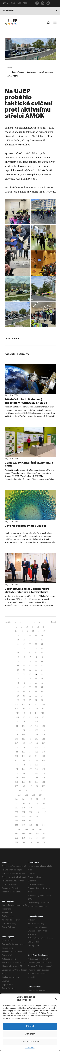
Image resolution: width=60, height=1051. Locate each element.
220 (30, 808)
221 (37, 808)
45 (18, 657)
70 (18, 678)
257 (16, 842)
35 (18, 648)
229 (23, 816)
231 (37, 816)
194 (43, 782)
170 (17, 765)
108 (36, 709)
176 (23, 769)
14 (16, 631)
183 (36, 773)
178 (36, 769)
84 (42, 687)
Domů (9, 68)
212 (43, 799)
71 (24, 678)
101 (23, 704)
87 (30, 691)
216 (36, 803)
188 (36, 777)
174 (43, 765)
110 (17, 713)
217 (43, 803)
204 (19, 795)
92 (30, 696)
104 (43, 704)
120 (17, 721)
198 (36, 786)
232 (43, 816)
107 (30, 709)
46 (24, 657)
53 (36, 661)
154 (43, 747)
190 (16, 782)
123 (36, 721)
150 (17, 747)
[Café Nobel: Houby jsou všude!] (30, 505)
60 (18, 670)
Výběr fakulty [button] (8, 11)
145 (16, 743)
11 (32, 627)
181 (23, 773)
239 (23, 825)
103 (36, 704)
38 (36, 648)
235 (30, 821)
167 (30, 760)
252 (16, 838)
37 (30, 648)
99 (42, 700)
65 (18, 674)
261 (44, 842)
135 (17, 734)
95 (18, 700)
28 (36, 640)
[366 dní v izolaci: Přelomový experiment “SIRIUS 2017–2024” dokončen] (30, 379)
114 (42, 713)
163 (36, 756)
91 (24, 696)
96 (24, 700)
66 (24, 674)
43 (36, 653)
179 (43, 769)
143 (36, 739)
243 (19, 829)
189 (43, 777)
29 (42, 640)
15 (22, 631)
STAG (25, 3)
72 (30, 678)
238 (16, 825)
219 (23, 808)
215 (30, 803)
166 (23, 760)
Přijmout (30, 1026)
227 (44, 812)
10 (27, 627)
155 (17, 752)
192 (30, 782)
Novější (8, 622)
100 (16, 704)
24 (42, 635)
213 (17, 803)
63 (36, 670)
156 (23, 752)
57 (30, 666)
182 (30, 773)
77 (30, 683)
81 (24, 687)
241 (37, 825)
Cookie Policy (30, 1047)
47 (30, 657)
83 (36, 687)
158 (36, 752)
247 (16, 834)
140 (16, 739)
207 (40, 795)
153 (36, 747)
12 (38, 627)
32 (30, 644)
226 (37, 812)
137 (30, 734)
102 (30, 704)
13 (43, 627)
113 (36, 713)
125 (17, 726)
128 (36, 726)
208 (16, 799)
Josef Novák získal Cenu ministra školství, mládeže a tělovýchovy (27, 590)
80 (18, 687)
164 (43, 756)
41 (24, 653)
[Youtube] (48, 3)
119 (43, 717)
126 (23, 726)
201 (26, 790)
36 (24, 648)
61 (24, 670)
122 (30, 721)
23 (36, 635)
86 (24, 691)
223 (16, 812)
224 (23, 812)
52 (30, 661)
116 (24, 717)
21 (24, 635)
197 (30, 786)
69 (42, 674)
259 (30, 842)
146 (23, 743)
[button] (55, 998)
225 (30, 812)
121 (23, 721)
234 (23, 821)
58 (36, 666)
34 (42, 644)
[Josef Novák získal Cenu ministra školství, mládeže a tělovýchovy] (30, 568)
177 (30, 769)
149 (43, 743)
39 (42, 648)
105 (16, 709)
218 (16, 808)
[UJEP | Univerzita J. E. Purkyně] (10, 22)
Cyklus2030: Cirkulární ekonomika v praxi (29, 464)
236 (37, 821)
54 (42, 661)
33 (36, 644)
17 (33, 631)
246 (40, 829)
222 (43, 808)
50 (18, 661)
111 (24, 713)
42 (30, 653)
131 (23, 730)
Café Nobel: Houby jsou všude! (25, 525)
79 (42, 683)
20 (18, 635)
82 (30, 687)
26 (24, 640)
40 (18, 653)
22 (30, 635)
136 (23, 734)
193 (36, 782)
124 (43, 721)
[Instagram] (42, 3)
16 (27, 631)
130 (17, 730)
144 (43, 739)
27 (30, 640)
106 (23, 709)
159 (43, 752)
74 (42, 678)
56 (24, 666)
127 (30, 726)
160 (16, 756)
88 (36, 691)
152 (30, 747)
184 (43, 773)
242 (43, 825)
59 (42, 666)
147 (30, 743)
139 (43, 734)
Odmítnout (30, 1034)
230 (30, 816)
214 (23, 803)
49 (42, 657)
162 (30, 756)
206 (33, 795)
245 (33, 829)
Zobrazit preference (30, 1042)
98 (36, 700)
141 (23, 739)
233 (16, 821)
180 (17, 773)
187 (30, 777)
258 (23, 842)
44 (42, 653)
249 (30, 834)
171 (23, 765)
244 (26, 829)
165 (16, 760)
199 (43, 786)
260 (37, 842)
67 (30, 674)
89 (42, 691)
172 (30, 765)
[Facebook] (37, 3)
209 (24, 799)
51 (24, 661)
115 (17, 717)
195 (16, 786)
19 (44, 631)
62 (30, 670)
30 (18, 644)
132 (30, 730)
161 (23, 756)
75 (18, 683)
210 (30, 799)
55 (18, 666)
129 (43, 726)
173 (36, 765)
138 (36, 734)
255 (37, 838)
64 (42, 670)
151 (23, 747)
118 (36, 717)
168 (36, 760)
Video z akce (12, 338)
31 (24, 644)
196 (23, 786)
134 (43, 730)
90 (18, 696)
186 (23, 777)
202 (33, 790)
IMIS (19, 3)
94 (42, 696)
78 (36, 683)
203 (40, 790)
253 (23, 838)
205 (26, 795)
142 (30, 739)
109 (43, 709)
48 (36, 657)
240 (30, 825)
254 (30, 838)
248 (23, 834)
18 (38, 631)
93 (36, 696)
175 (17, 769)
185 (17, 777)
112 (30, 713)
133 (36, 730)
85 (18, 691)
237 (44, 821)
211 (37, 799)
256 (43, 838)
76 (24, 683)
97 (30, 700)
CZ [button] (4, 3)
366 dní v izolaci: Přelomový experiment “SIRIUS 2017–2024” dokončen (26, 403)
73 (36, 678)
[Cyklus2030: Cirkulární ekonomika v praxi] (30, 442)
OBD (13, 3)
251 (44, 834)
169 (43, 760)
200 (19, 790)
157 (30, 752)
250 (37, 834)
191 (23, 782)
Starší (53, 622)
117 (30, 717)
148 (36, 743)
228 (16, 816)
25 (18, 640)
